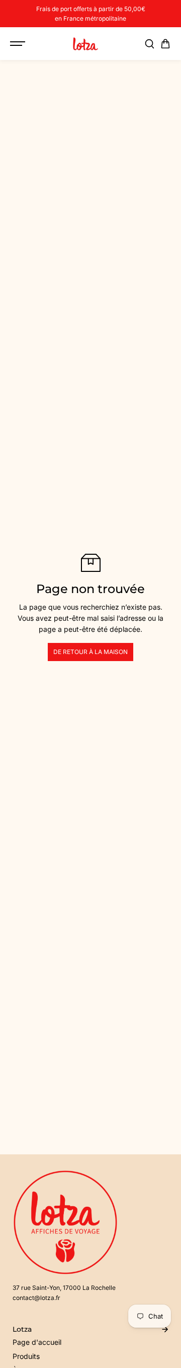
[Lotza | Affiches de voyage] (85, 43)
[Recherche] (149, 44)
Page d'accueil (37, 1342)
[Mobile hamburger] (19, 44)
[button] (165, 44)
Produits (26, 1356)
